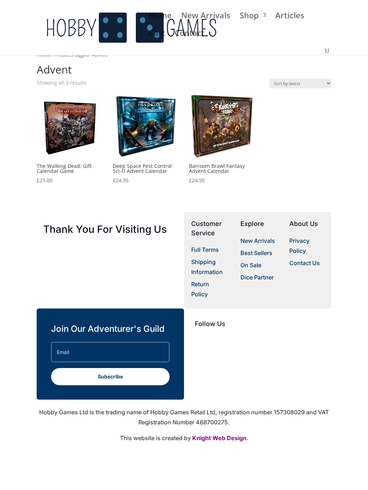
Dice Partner (257, 277)
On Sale (250, 265)
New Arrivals (205, 16)
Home (160, 16)
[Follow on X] (215, 341)
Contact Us (304, 263)
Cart (157, 34)
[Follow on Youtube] (229, 341)
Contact (189, 34)
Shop (249, 16)
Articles (289, 16)
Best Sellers (256, 252)
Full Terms (205, 249)
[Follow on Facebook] (200, 341)
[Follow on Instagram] (243, 341)
